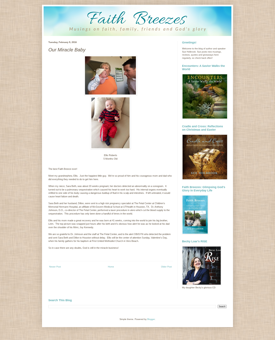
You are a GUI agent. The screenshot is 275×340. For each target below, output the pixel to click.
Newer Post (55, 266)
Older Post (166, 266)
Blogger (151, 319)
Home (111, 266)
